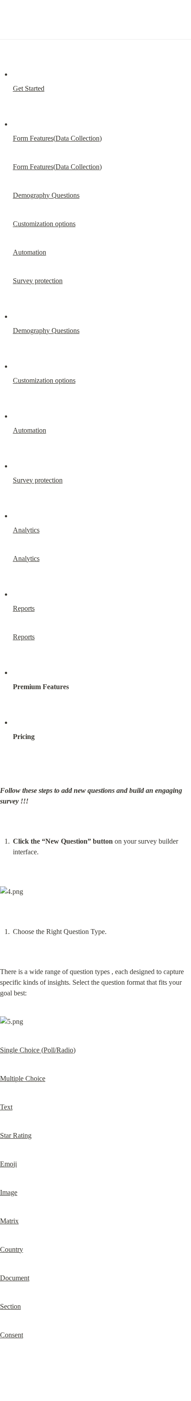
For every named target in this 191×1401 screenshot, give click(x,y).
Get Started (28, 88)
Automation (29, 252)
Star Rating (16, 1135)
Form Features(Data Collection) (57, 138)
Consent (11, 1335)
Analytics (26, 530)
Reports (24, 608)
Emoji (8, 1164)
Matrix (9, 1221)
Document (14, 1278)
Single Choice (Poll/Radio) (38, 1050)
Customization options (44, 223)
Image (8, 1192)
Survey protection (38, 280)
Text (6, 1107)
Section (10, 1306)
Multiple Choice (22, 1078)
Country (11, 1249)
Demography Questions (46, 195)
